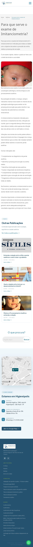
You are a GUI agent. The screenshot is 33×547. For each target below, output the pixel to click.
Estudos (5, 468)
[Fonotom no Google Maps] (16, 371)
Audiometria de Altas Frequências (11, 510)
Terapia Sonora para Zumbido (10, 487)
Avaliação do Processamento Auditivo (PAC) (13, 515)
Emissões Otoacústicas (8, 523)
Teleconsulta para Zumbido (10, 494)
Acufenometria (7, 505)
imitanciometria (23, 186)
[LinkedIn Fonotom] (4, 458)
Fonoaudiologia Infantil (9, 484)
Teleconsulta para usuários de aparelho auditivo (15, 489)
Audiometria (6, 507)
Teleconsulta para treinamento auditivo (13, 492)
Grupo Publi (20, 544)
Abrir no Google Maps (11, 428)
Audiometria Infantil (8, 513)
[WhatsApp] (28, 542)
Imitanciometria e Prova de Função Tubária (13, 528)
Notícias (8, 17)
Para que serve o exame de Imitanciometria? (18, 18)
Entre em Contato (7, 474)
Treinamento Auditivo (8, 497)
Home (2, 17)
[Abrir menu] (30, 3)
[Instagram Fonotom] (8, 458)
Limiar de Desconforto (8, 530)
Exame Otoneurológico (9, 525)
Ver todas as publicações (10, 233)
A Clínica (5, 466)
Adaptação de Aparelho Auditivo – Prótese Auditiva (15, 481)
